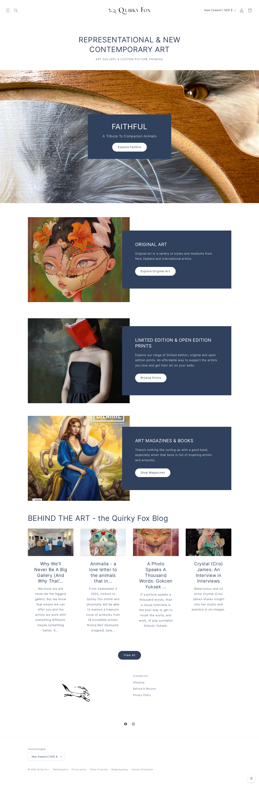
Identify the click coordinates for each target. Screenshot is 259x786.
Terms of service (99, 769)
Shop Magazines (153, 472)
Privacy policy (79, 769)
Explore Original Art (155, 271)
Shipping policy (119, 769)
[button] (8, 10)
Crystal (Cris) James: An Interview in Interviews (208, 572)
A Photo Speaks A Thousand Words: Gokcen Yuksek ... (155, 575)
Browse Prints (151, 377)
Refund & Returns (144, 688)
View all (129, 655)
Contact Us (140, 676)
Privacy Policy (142, 695)
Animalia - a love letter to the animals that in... (103, 572)
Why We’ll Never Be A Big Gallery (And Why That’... (50, 572)
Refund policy (60, 769)
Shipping (138, 682)
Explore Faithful (129, 147)
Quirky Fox (43, 769)
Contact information (142, 769)
